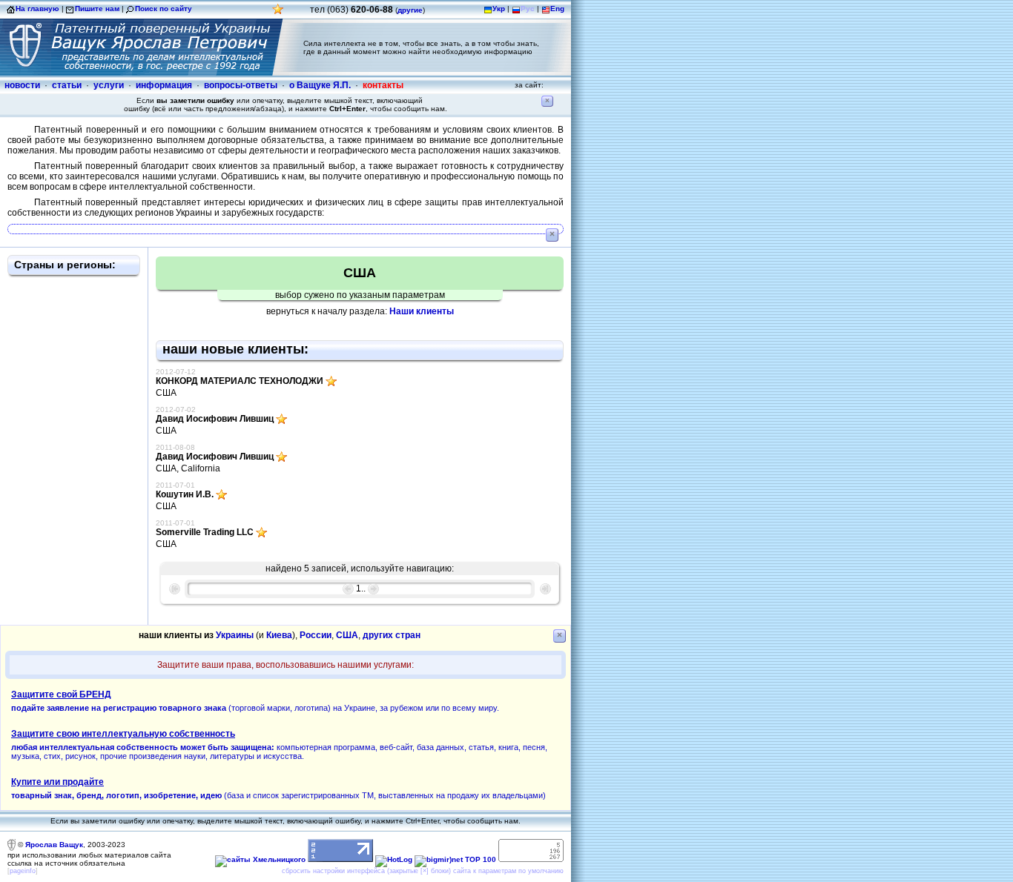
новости (22, 85)
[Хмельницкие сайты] (260, 859)
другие (410, 10)
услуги (108, 85)
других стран (391, 635)
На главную (37, 8)
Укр (498, 8)
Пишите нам (97, 8)
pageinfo (23, 871)
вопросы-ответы (240, 85)
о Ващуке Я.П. (320, 85)
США (347, 635)
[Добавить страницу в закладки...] (278, 13)
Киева (279, 635)
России (315, 635)
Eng (557, 8)
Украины (235, 635)
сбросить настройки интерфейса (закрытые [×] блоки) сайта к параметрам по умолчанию (423, 871)
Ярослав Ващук (54, 844)
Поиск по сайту (163, 8)
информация (164, 85)
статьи (67, 85)
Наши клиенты (421, 311)
